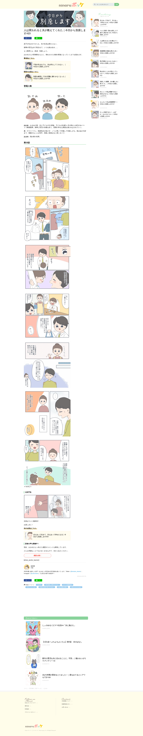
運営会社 (27, 705)
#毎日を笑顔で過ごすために (47, 587)
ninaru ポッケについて (30, 702)
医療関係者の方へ (66, 704)
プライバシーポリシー (30, 712)
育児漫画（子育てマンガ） (52, 584)
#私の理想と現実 (62, 587)
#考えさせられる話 (76, 587)
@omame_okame (76, 571)
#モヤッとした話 (31, 587)
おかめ (39, 584)
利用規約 (27, 709)
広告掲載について (66, 701)
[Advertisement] (38, 603)
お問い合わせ (65, 707)
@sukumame (34, 573)
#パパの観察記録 (68, 584)
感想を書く (37, 555)
